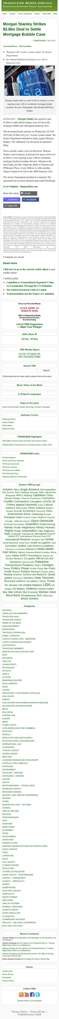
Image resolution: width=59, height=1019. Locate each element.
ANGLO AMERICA (9, 684)
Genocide (46, 520)
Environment (15, 514)
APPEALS (6, 735)
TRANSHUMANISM (10, 817)
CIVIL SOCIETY (8, 862)
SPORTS (6, 884)
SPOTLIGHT (7, 731)
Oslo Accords (28, 562)
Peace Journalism (25, 14)
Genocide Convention (14, 524)
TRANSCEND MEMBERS (12, 648)
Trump (51, 581)
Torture (42, 581)
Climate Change (12, 498)
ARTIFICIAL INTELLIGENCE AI (15, 763)
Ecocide (18, 511)
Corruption (36, 501)
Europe (47, 514)
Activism (8, 489)
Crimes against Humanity (22, 504)
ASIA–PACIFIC (8, 696)
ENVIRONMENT (9, 770)
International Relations (18, 539)
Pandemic (28, 565)
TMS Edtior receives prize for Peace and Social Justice (24, 441)
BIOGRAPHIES (8, 629)
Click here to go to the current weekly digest (25, 269)
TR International (8, 458)
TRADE (5, 833)
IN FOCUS (6, 671)
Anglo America (29, 489)
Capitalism (39, 495)
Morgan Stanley (26, 119)
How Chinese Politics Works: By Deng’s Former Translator (26, 407)
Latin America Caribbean (40, 545)
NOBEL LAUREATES (11, 636)
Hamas (8, 527)
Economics (29, 511)
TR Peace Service (9, 467)
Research (36, 571)
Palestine (42, 561)
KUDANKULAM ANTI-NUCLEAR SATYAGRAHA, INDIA (24, 846)
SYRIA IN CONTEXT (10, 750)
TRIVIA (5, 852)
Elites (49, 511)
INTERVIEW (7, 824)
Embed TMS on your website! (30, 1001)
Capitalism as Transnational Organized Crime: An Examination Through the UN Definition (30, 283)
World (24, 598)
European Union (13, 517)
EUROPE (6, 719)
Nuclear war (48, 556)
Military (13, 552)
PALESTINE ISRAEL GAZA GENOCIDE (18, 741)
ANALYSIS (6, 661)
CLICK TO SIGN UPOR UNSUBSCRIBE (29, 355)
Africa (16, 489)
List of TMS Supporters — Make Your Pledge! (29, 325)
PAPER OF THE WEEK (11, 623)
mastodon (13, 199)
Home (5, 14)
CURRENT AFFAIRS (10, 865)
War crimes (15, 592)
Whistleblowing (28, 595)
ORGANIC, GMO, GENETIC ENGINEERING (20, 795)
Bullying (28, 495)
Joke (53, 543)
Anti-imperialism (48, 489)
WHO (39, 595)
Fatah (34, 517)
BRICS (19, 495)
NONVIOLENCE (9, 645)
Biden (42, 492)
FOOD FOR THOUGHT (11, 891)
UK (6, 585)
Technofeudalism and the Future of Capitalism (30, 293)
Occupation (29, 558)
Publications (7, 426)
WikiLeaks (48, 595)
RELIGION (6, 814)
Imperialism (29, 530)
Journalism (11, 545)
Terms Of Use (7, 974)
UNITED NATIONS (9, 754)
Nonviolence (35, 555)
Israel (49, 539)
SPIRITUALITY (8, 894)
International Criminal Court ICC (35, 536)
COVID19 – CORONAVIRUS (14, 878)
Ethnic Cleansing (33, 514)
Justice (22, 545)
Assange (34, 492)
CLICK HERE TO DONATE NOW (29, 309)
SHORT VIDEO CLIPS (11, 913)
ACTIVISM (6, 677)
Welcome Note (8, 429)
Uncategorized (8, 916)
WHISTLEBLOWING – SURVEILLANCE (18, 786)
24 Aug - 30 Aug (29, 339)
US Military (18, 588)
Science (17, 574)
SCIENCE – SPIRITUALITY (13, 881)
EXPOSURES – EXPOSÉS (13, 776)
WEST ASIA (7, 757)
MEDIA (5, 722)
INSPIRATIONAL (9, 888)
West (53, 592)
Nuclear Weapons (14, 558)
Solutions (28, 577)
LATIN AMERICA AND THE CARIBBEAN (18, 728)
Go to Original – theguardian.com (20, 186)
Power (25, 568)
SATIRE (5, 801)
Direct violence (36, 507)
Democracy (21, 508)
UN (20, 585)
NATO (23, 555)
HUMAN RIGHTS (9, 664)
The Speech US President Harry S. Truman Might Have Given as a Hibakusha (28, 944)
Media (41, 548)
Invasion (35, 539)
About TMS (47, 14)
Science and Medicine (35, 574)
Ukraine (13, 585)
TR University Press (10, 473)
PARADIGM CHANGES (11, 792)
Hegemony (28, 527)
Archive (12, 14)
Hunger (17, 531)
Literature (10, 549)
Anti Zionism (8, 492)
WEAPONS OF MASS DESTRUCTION (18, 652)
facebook (31, 199)
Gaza (35, 520)
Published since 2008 (29, 1014)
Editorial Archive (9, 419)
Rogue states (48, 572)
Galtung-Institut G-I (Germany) (14, 477)
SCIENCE (6, 808)
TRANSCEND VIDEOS (11, 620)
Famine (26, 517)
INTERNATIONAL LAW (11, 744)
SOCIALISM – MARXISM (12, 773)
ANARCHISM (7, 840)
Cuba (40, 505)
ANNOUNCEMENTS (10, 626)
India (40, 531)
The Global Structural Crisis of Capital (26, 289)
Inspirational (27, 534)
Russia (8, 574)
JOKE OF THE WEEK (11, 903)
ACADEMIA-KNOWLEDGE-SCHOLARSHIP (20, 760)
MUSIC (5, 859)
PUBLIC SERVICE (9, 849)
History (40, 527)
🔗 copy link (10, 205)
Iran (42, 539)
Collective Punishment (31, 498)
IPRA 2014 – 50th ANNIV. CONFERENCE (19, 923)
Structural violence (14, 581)
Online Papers (8, 422)
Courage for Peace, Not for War (37, 959)
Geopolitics (32, 524)
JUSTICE (6, 690)
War (5, 592)
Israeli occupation (40, 542)
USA (47, 585)
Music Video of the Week (12, 926)
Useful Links (7, 971)
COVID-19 (49, 501)
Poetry (7, 568)
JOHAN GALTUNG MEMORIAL (15, 613)
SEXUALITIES (8, 868)
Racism (16, 571)
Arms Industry (22, 492)
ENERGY (6, 699)
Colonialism (48, 498)
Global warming (47, 524)
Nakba (15, 555)
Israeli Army (24, 543)
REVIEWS (6, 798)
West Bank (13, 595)
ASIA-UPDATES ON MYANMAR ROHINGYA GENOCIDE (25, 703)
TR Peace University (10, 464)
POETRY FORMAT (10, 897)
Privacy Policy (8, 981)
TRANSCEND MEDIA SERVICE (27, 3)
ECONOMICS (7, 830)
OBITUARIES (7, 900)
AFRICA (5, 674)
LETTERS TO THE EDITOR (13, 872)
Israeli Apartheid (10, 543)
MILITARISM (7, 658)
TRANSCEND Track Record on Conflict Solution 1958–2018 (27, 445)
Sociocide (17, 578)
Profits (33, 568)
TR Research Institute (11, 470)
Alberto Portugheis (10, 954)
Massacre (31, 549)
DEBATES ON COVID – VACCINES (16, 805)
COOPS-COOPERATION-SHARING (16, 642)
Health (17, 527)
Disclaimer (6, 978)
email (28, 193)
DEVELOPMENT (9, 837)
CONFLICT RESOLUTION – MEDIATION (18, 639)
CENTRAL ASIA (8, 715)
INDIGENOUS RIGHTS (11, 789)
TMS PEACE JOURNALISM (13, 633)
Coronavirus (21, 501)
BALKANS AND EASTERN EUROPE (17, 706)
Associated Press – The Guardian (17, 46)
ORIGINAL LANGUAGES (12, 907)
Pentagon (48, 565)
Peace (38, 565)
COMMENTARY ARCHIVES (13, 919)
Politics (15, 568)
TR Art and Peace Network (13, 461)
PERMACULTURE (9, 843)
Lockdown (20, 549)
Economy (40, 511)
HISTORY (6, 779)
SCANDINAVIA (8, 747)
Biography (10, 495)
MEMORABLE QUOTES (12, 680)
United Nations (32, 585)
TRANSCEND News (10, 617)
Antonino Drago (8, 948)
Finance (42, 517)
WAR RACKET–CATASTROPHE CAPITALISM (21, 693)
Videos (37, 14)
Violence (31, 588)
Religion (25, 571)
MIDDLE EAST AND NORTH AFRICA (17, 738)
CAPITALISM (39, 40)
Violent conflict (46, 589)
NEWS (5, 687)
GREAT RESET (8, 827)
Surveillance (32, 581)
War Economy (30, 592)
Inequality (16, 534)
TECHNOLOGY (8, 668)
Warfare (44, 592)
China (49, 495)
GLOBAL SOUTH (9, 725)
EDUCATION (7, 712)
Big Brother (51, 492)
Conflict (8, 501)
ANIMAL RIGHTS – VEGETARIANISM (17, 875)
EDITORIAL (7, 610)
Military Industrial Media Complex (34, 552)
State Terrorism (44, 577)
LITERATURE (7, 856)
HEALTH (5, 782)
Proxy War (42, 568)
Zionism (33, 598)
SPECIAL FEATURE (10, 811)
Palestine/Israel (13, 565)
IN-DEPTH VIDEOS (10, 910)
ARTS (4, 821)
